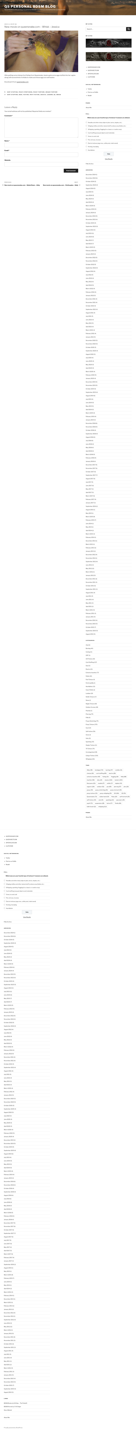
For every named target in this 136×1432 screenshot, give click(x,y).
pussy (90, 790)
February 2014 (90, 537)
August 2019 (89, 395)
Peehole (88, 710)
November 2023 (91, 219)
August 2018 (89, 437)
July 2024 (88, 192)
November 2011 (90, 582)
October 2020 (90, 347)
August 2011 (89, 592)
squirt (90, 803)
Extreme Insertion (91, 672)
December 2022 (90, 257)
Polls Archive (89, 163)
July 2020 (89, 357)
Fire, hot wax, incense (94, 140)
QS (16, 24)
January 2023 (90, 254)
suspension (99, 803)
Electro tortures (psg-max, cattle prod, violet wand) (103, 143)
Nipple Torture (90, 703)
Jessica (43, 94)
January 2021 (90, 337)
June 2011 (89, 599)
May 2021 (89, 323)
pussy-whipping (106, 793)
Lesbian (88, 693)
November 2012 (90, 558)
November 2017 (90, 468)
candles (118, 770)
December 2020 (91, 340)
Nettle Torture (90, 697)
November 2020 (91, 344)
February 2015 (90, 520)
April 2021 (89, 326)
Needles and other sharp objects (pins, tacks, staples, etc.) (105, 122)
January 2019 (90, 420)
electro (112, 773)
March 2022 (89, 288)
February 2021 (90, 333)
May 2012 (89, 568)
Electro (88, 669)
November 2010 (91, 623)
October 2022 (90, 264)
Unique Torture (52, 92)
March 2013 (89, 544)
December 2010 (91, 620)
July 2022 (88, 275)
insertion (91, 780)
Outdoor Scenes (90, 707)
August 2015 (89, 509)
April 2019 (89, 409)
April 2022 (89, 285)
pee (109, 786)
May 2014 (89, 527)
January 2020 (90, 378)
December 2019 (90, 382)
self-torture (91, 800)
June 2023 (89, 236)
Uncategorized (90, 752)
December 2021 (90, 299)
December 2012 (90, 554)
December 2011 (90, 579)
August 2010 (90, 634)
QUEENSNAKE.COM (94, 67)
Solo (87, 738)
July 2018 (88, 440)
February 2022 (90, 292)
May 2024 (89, 199)
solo (101, 800)
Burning (88, 648)
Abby (90, 770)
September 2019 (91, 392)
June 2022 (89, 278)
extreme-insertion (93, 776)
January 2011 (90, 617)
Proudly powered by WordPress (13, 1427)
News (87, 700)
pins (126, 786)
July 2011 (88, 596)
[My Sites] (109, 47)
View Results (109, 159)
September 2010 (91, 630)
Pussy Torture (39, 92)
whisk (58, 94)
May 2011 (89, 603)
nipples (118, 783)
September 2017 (91, 475)
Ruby (114, 796)
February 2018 (90, 458)
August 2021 (89, 313)
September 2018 (91, 433)
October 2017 (90, 471)
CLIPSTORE (91, 77)
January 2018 (90, 461)
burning (109, 770)
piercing (117, 786)
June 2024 (89, 195)
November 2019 (91, 385)
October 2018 (90, 430)
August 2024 (90, 188)
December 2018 (90, 423)
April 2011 (89, 606)
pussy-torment (116, 790)
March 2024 (89, 205)
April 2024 (89, 202)
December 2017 (90, 465)
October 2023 (90, 223)
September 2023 (91, 226)
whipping (102, 806)
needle (101, 783)
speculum (120, 800)
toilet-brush (91, 806)
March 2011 (89, 610)
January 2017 (90, 503)
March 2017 (89, 496)
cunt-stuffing (12, 94)
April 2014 (89, 530)
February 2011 (90, 613)
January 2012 (90, 575)
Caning (88, 652)
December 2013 (90, 541)
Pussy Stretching (25, 92)
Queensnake (92, 796)
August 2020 (90, 354)
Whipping (88, 759)
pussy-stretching (101, 790)
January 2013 (90, 551)
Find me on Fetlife (93, 92)
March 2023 (89, 247)
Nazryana (91, 783)
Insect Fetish (89, 690)
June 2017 (89, 485)
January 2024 (90, 212)
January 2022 (90, 295)
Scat (87, 728)
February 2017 (90, 499)
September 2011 (91, 589)
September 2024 (91, 185)
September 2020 (91, 351)
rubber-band (104, 796)
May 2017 (89, 489)
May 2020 (89, 364)
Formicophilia (90, 683)
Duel (87, 665)
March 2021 (89, 330)
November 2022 (91, 261)
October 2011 (90, 585)
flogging (114, 776)
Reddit (89, 95)
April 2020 (89, 368)
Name (7, 141)
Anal (87, 645)
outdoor (100, 786)
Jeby (99, 780)
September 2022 (91, 268)
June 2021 (89, 319)
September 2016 (91, 506)
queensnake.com (22, 82)
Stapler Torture (90, 745)
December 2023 (91, 216)
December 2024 (91, 174)
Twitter (90, 89)
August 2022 (89, 271)
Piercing (88, 714)
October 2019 (90, 389)
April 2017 (89, 492)
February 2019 (90, 416)
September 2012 (91, 561)
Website (7, 160)
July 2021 (88, 316)
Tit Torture (89, 748)
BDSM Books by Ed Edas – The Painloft (15, 1403)
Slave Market (8, 1410)
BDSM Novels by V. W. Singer (12, 1406)
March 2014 (89, 534)
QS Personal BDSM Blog (30, 6)
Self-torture (89, 731)
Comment (8, 116)
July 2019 (88, 399)
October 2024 (90, 181)
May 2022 (89, 281)
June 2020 (89, 361)
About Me (89, 107)
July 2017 (88, 482)
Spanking (88, 741)
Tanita (118, 803)
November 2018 (91, 427)
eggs (20, 94)
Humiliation (91, 150)
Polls (87, 717)
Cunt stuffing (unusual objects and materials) (101, 133)
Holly (123, 776)
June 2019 (89, 402)
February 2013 (90, 548)
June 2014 (89, 523)
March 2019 (89, 413)
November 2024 (91, 178)
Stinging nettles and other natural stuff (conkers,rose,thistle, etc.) (107, 126)
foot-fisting (35, 94)
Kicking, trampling (93, 146)
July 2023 (88, 233)
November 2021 (90, 302)
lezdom (50, 94)
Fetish (87, 676)
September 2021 (91, 309)
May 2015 (89, 513)
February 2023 (90, 250)
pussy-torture (92, 793)
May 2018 (89, 447)
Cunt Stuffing (12, 92)
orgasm (91, 786)
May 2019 (89, 406)
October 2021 (90, 306)
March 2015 (89, 516)
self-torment (125, 796)
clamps (90, 773)
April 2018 (89, 451)
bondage (99, 770)
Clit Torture (89, 659)
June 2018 (89, 444)
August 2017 (89, 478)
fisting (26, 94)
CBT (87, 655)
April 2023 (89, 243)
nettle (110, 783)
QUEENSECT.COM (93, 70)
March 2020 (89, 371)
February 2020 (90, 375)
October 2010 (90, 627)
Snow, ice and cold (93, 136)
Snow (87, 735)
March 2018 (89, 454)
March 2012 (89, 572)
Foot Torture (89, 679)
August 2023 (90, 230)
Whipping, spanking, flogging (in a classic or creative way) (105, 129)
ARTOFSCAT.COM (93, 73)
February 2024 (90, 209)
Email (6, 150)
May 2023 (89, 240)
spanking (110, 800)
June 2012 (89, 565)
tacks (109, 803)
